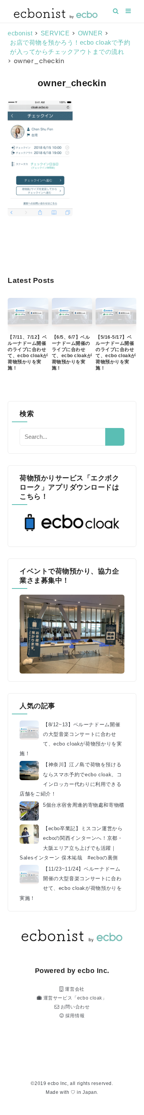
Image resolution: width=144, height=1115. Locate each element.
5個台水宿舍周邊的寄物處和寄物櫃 (83, 805)
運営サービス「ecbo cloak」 (74, 998)
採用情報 (74, 1015)
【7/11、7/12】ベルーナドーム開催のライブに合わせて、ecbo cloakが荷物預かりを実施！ (28, 352)
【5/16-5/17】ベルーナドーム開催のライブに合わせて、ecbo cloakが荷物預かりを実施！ (116, 352)
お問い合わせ (74, 1007)
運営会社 (74, 989)
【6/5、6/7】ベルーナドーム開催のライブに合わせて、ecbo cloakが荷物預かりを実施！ (72, 352)
